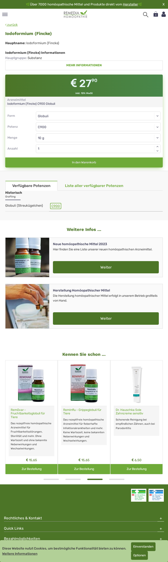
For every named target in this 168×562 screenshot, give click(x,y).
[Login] (163, 14)
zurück (12, 25)
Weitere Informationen (19, 554)
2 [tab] (73, 479)
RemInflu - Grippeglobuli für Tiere (82, 411)
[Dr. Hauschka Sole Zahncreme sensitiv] (136, 383)
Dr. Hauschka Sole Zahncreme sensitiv (129, 411)
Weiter (106, 267)
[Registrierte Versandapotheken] (138, 495)
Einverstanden (143, 546)
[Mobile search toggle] (145, 14)
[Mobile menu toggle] (5, 15)
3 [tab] (95, 479)
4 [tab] (116, 479)
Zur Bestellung (32, 469)
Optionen (139, 555)
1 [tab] (51, 479)
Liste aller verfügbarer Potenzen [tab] (94, 185)
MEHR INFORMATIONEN (84, 65)
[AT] (75, 14)
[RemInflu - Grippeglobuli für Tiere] (84, 383)
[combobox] (98, 126)
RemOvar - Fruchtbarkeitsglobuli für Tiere (28, 413)
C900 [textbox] (42, 127)
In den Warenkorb (84, 162)
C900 (55, 206)
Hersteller (130, 4)
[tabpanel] (31, 417)
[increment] (157, 146)
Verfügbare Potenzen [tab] (31, 185)
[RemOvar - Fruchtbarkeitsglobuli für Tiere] (31, 383)
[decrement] (157, 151)
